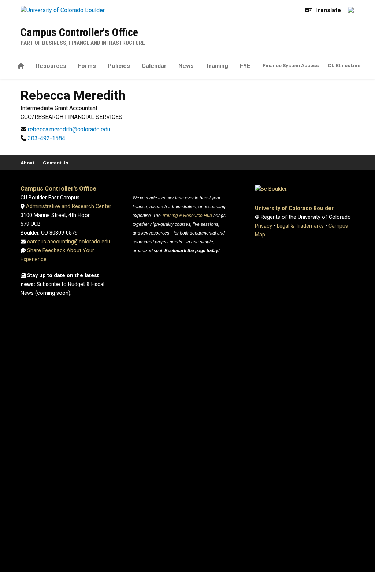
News (186, 65)
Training (216, 65)
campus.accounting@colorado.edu (68, 242)
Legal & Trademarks (300, 226)
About (27, 163)
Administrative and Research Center (68, 206)
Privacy (263, 226)
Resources (51, 65)
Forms (87, 65)
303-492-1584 (46, 138)
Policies (119, 65)
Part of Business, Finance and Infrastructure (83, 43)
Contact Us (55, 163)
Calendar (154, 65)
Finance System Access (291, 65)
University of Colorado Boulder (294, 208)
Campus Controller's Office (79, 32)
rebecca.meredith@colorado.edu (69, 129)
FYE (245, 65)
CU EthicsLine (344, 65)
